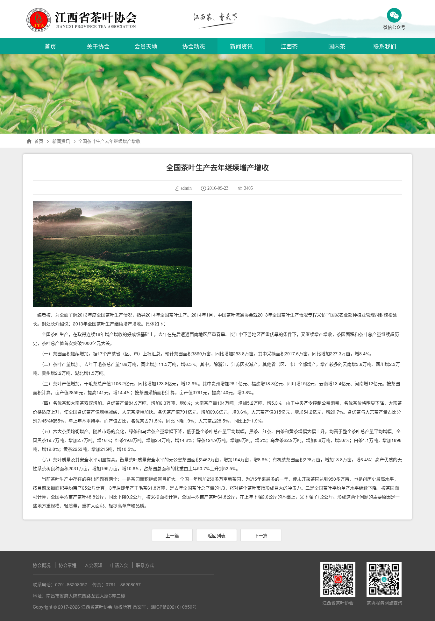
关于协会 (98, 46)
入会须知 (93, 565)
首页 (50, 46)
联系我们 (384, 46)
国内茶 (337, 46)
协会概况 (42, 565)
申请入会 (119, 565)
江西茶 (289, 46)
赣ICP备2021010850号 (174, 607)
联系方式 (145, 565)
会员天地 (145, 46)
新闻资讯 (241, 46)
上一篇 (172, 535)
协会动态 (193, 46)
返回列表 (216, 535)
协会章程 (67, 565)
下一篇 (260, 535)
